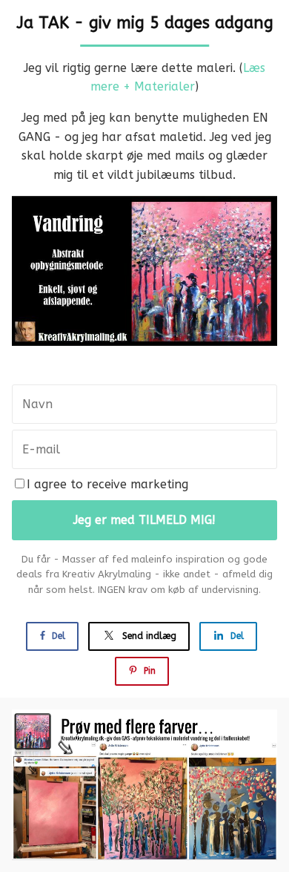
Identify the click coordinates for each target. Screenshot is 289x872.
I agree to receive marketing (107, 484)
